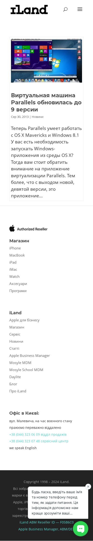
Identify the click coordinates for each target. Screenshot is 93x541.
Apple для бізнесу (24, 320)
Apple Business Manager (29, 355)
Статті (14, 348)
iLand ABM (28, 522)
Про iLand (17, 391)
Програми (18, 290)
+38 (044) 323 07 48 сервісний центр (38, 441)
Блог (13, 383)
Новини (37, 117)
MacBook (17, 255)
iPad (12, 262)
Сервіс (14, 334)
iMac (13, 269)
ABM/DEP (67, 529)
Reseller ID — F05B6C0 (55, 522)
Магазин (16, 327)
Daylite (15, 376)
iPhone (15, 248)
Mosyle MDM (20, 362)
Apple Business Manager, (39, 529)
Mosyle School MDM (26, 369)
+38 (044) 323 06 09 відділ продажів (38, 434)
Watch (14, 276)
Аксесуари (18, 283)
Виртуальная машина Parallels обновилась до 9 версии (46, 102)
